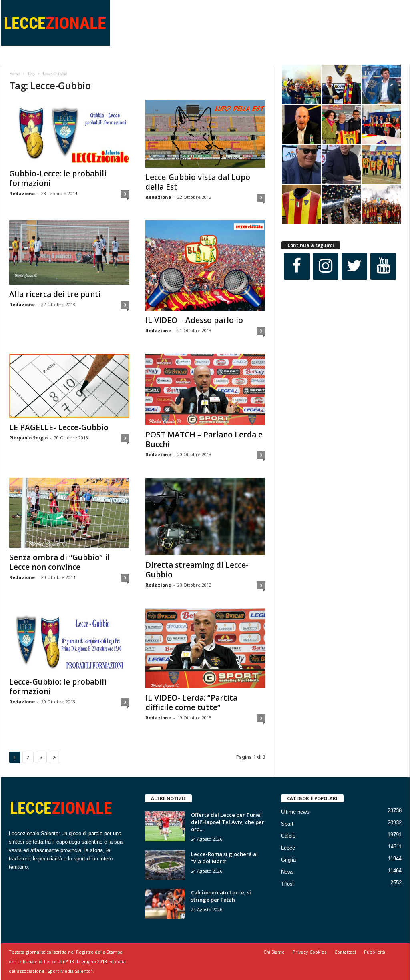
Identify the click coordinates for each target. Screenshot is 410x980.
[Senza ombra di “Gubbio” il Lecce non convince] (69, 513)
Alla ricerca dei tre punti (55, 294)
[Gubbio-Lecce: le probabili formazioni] (69, 132)
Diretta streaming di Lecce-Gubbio (197, 570)
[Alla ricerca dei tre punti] (69, 252)
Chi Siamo (274, 952)
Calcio (288, 836)
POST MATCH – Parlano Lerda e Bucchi (204, 439)
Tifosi (287, 884)
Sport (287, 824)
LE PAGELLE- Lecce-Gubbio (59, 427)
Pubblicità (374, 952)
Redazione (22, 193)
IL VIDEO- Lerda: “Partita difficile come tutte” (191, 703)
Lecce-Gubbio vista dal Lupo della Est (197, 182)
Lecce (288, 848)
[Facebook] (297, 266)
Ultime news (295, 812)
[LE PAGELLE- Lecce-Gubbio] (69, 386)
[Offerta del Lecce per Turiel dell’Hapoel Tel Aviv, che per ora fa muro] (165, 826)
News (287, 872)
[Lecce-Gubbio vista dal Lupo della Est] (205, 134)
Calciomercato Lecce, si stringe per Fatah (221, 896)
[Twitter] (354, 266)
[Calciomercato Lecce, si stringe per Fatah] (165, 904)
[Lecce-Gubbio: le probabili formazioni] (69, 640)
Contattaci (345, 952)
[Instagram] (325, 266)
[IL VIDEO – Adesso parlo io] (205, 265)
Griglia (288, 860)
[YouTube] (383, 266)
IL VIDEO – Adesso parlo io (194, 320)
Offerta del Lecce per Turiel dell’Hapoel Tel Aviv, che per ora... (227, 822)
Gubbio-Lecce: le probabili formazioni (58, 178)
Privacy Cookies (309, 952)
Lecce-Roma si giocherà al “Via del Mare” (224, 857)
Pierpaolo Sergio (28, 438)
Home (14, 73)
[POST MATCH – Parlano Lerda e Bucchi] (205, 389)
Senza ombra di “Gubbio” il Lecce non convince (59, 562)
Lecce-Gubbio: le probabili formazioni (58, 687)
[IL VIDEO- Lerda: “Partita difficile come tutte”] (205, 648)
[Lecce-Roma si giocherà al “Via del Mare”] (165, 865)
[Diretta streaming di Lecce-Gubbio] (205, 516)
